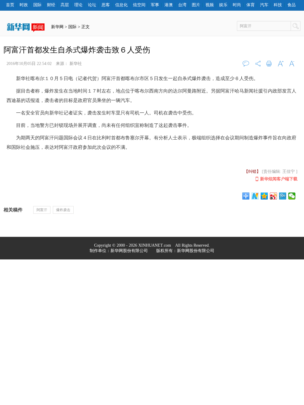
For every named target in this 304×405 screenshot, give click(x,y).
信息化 (121, 5)
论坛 (92, 5)
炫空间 (139, 5)
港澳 (168, 5)
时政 (24, 5)
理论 (78, 5)
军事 (155, 5)
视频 (209, 5)
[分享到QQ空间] (264, 196)
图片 (196, 5)
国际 (37, 5)
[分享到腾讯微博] (282, 196)
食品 (291, 5)
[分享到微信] (292, 196)
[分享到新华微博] (255, 196)
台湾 (182, 5)
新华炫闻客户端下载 (278, 179)
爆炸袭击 (63, 210)
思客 (106, 5)
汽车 (264, 5)
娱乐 (223, 5)
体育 (250, 5)
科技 (278, 5)
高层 (65, 5)
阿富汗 (42, 210)
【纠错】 (252, 171)
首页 (10, 5)
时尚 (237, 5)
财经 (51, 5)
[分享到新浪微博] (273, 196)
